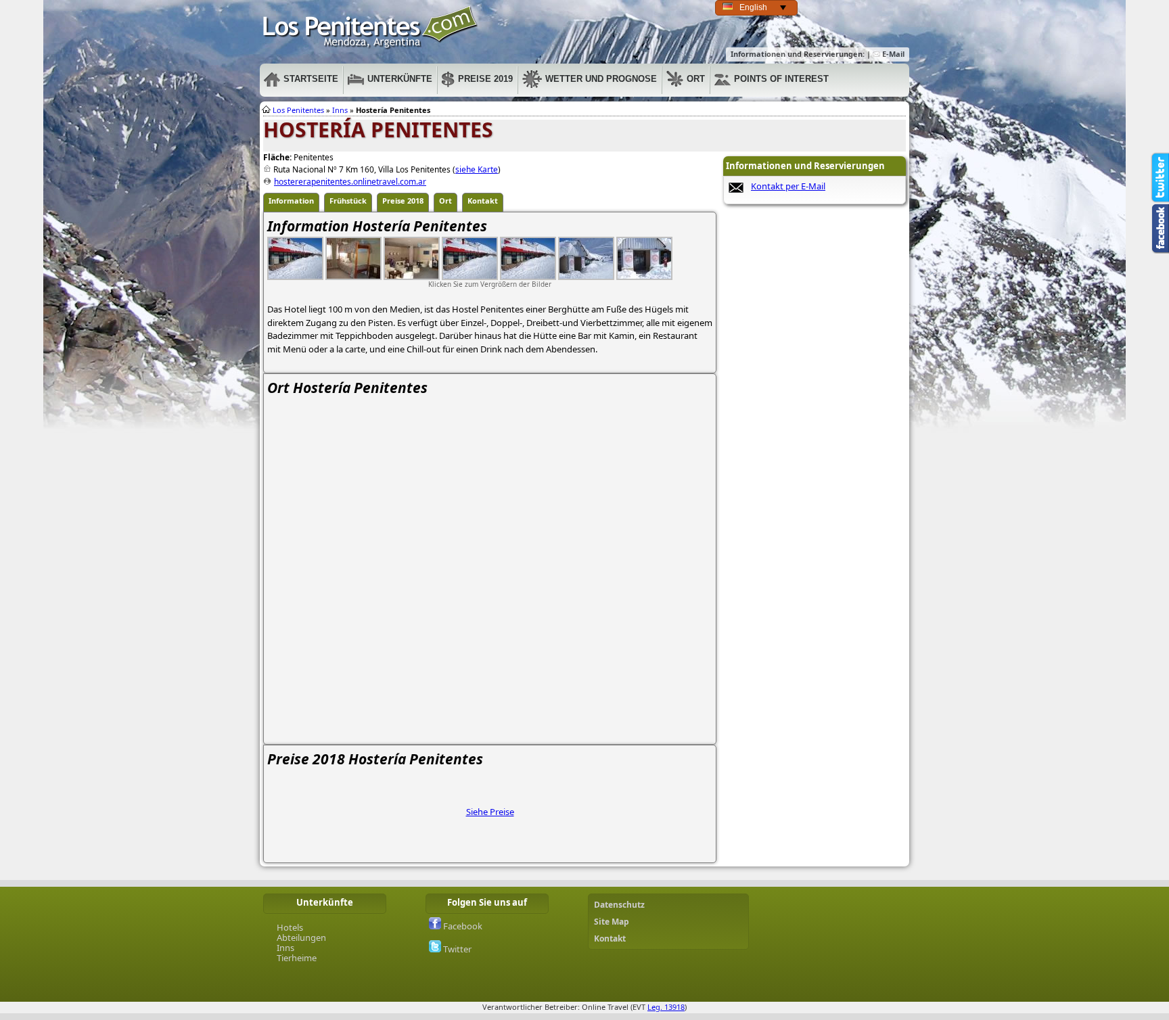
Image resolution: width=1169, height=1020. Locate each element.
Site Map (611, 921)
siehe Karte (476, 169)
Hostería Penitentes (370, 27)
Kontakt (610, 938)
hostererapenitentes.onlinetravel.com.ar (350, 181)
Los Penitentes (298, 110)
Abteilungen (301, 937)
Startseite (310, 79)
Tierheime (297, 958)
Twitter (456, 949)
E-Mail (892, 54)
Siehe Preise (490, 812)
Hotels (290, 927)
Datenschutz (619, 904)
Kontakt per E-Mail (788, 186)
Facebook (461, 926)
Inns (340, 110)
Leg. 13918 (666, 1007)
